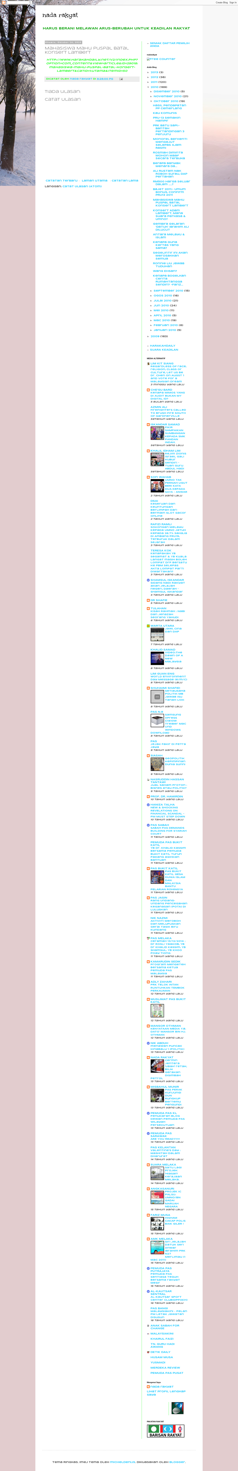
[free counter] (161, 59)
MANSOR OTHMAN (166, 1026)
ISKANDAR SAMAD (165, 424)
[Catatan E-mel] (121, 79)
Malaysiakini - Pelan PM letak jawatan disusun (169, 1314)
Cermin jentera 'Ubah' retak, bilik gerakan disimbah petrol (169, 1069)
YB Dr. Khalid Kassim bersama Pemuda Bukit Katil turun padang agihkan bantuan (168, 854)
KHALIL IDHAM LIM (166, 451)
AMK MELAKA (162, 1239)
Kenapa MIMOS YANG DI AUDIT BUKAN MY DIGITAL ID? (168, 396)
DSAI (154, 501)
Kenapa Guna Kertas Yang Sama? (166, 245)
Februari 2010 (166, 325)
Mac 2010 (162, 320)
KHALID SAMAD (163, 650)
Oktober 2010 (166, 101)
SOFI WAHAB (161, 477)
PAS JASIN (159, 898)
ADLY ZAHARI (161, 982)
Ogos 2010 (163, 296)
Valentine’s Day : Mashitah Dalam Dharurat (166, 1153)
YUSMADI (158, 1362)
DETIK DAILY (160, 1352)
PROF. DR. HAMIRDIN (167, 796)
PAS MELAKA (161, 938)
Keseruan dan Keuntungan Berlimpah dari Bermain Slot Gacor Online (168, 510)
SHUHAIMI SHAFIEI (165, 688)
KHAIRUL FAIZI (162, 1339)
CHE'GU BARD (161, 390)
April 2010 (163, 315)
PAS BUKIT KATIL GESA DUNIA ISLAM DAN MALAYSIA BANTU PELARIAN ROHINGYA (168, 880)
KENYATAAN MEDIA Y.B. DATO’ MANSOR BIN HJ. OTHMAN (168, 1032)
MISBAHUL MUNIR (165, 1087)
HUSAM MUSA (162, 1357)
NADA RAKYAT (162, 1057)
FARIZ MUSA (160, 1215)
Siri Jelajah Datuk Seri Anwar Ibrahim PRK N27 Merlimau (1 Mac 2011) (168, 1251)
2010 (155, 87)
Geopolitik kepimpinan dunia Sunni (175, 761)
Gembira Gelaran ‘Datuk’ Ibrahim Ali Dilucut (171, 227)
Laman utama (95, 181)
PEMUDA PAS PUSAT (167, 1373)
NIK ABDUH (159, 1043)
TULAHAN (158, 608)
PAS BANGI (159, 1308)
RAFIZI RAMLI (161, 524)
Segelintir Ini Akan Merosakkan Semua (170, 256)
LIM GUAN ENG (162, 674)
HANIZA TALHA (163, 805)
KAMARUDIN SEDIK (166, 962)
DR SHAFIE (159, 600)
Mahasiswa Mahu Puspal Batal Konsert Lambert (170, 203)
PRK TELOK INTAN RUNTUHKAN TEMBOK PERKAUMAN (168, 988)
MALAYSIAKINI (162, 1334)
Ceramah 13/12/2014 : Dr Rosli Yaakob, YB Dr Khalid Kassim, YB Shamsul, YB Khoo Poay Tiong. (168, 947)
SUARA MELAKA (163, 1165)
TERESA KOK (161, 550)
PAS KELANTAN (163, 1147)
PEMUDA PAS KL (164, 1113)
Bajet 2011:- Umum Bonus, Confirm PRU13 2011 (169, 192)
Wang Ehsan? (165, 271)
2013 (155, 72)
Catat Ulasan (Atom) (82, 186)
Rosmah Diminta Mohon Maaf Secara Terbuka (169, 156)
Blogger (177, 1462)
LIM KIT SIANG (162, 363)
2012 (155, 77)
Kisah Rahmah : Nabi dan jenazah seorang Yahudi (168, 614)
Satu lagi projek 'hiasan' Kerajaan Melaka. (173, 1174)
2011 (154, 82)
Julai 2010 (163, 301)
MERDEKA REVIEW (165, 1368)
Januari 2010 (165, 330)
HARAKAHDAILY (162, 346)
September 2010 (169, 291)
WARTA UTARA (162, 626)
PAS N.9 (157, 712)
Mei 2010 (162, 310)
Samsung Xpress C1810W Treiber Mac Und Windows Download (168, 724)
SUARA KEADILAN (164, 350)
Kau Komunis (165, 113)
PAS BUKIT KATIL (164, 868)
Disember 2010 (167, 91)
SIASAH (157, 755)
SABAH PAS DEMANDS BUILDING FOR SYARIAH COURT (169, 831)
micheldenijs (122, 1462)
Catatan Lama (125, 181)
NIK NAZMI (159, 918)
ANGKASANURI (162, 1189)
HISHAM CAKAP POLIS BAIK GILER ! (175, 1221)
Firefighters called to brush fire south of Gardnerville (168, 413)
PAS (154, 741)
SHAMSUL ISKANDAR (167, 580)
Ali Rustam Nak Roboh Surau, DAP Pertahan (170, 174)
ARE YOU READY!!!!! (165, 1139)
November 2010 (168, 96)
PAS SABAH (160, 825)
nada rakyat (60, 15)
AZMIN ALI (159, 407)
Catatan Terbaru (62, 181)
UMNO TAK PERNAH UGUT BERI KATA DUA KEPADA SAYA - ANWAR (176, 486)
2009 (155, 336)
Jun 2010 (162, 305)
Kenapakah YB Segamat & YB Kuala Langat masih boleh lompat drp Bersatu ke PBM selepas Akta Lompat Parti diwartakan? (169, 562)
